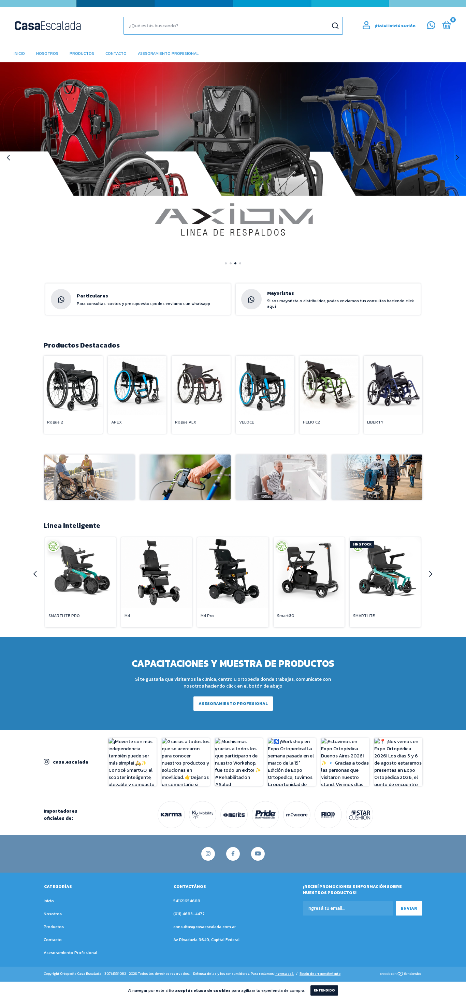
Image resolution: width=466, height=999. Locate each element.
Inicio (19, 53)
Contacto (116, 53)
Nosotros (47, 53)
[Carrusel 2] (185, 477)
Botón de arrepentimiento (320, 973)
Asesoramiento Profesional (168, 53)
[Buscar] (334, 26)
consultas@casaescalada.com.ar (204, 927)
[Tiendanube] (401, 974)
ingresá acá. (284, 973)
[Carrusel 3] (233, 158)
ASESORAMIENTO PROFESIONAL (233, 704)
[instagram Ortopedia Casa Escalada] (208, 854)
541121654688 (186, 901)
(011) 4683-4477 (189, 914)
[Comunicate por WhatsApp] (431, 26)
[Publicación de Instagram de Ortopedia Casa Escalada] (132, 762)
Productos (82, 53)
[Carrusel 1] (89, 477)
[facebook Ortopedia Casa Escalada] (233, 854)
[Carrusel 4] (377, 477)
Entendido (324, 990)
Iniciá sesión (402, 26)
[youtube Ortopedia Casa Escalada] (258, 854)
